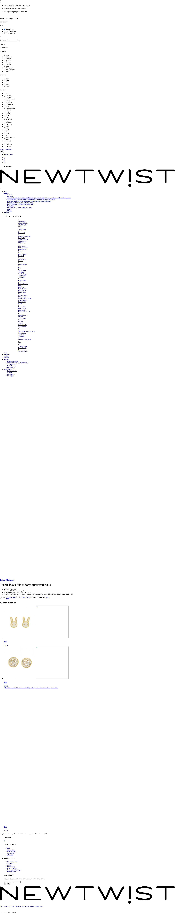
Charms (8, 62)
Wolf (19, 343)
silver (7, 84)
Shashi (20, 320)
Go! (2, 151)
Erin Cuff (21, 256)
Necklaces (9, 57)
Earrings (8, 58)
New (5, 191)
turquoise (8, 146)
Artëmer (20, 228)
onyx (7, 126)
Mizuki (20, 303)
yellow (8, 86)
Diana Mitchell (22, 249)
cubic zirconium (10, 108)
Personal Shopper (12, 868)
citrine (7, 106)
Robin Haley (22, 310)
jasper (7, 117)
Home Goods (7, 369)
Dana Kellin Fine (23, 247)
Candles (9, 372)
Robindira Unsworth (24, 312)
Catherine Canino (23, 239)
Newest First (9, 29)
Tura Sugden (22, 335)
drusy (7, 112)
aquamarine (9, 97)
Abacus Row (22, 221)
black (7, 79)
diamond (8, 110)
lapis (7, 121)
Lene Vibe (21, 287)
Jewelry (6, 193)
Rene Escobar (22, 308)
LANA (20, 285)
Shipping (9, 863)
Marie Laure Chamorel (24, 298)
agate (7, 93)
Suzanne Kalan (22, 325)
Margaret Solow (23, 295)
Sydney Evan (22, 326)
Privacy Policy (11, 871)
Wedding (6, 359)
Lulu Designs (22, 292)
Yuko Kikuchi (22, 348)
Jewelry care (10, 850)
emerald (8, 113)
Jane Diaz (21, 272)
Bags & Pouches (12, 371)
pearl (7, 130)
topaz (7, 143)
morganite (9, 124)
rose (7, 82)
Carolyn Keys (22, 238)
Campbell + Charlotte (24, 236)
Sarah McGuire (22, 315)
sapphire (8, 139)
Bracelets (8, 60)
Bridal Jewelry (11, 366)
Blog (8, 848)
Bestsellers (10, 196)
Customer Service (12, 862)
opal (7, 128)
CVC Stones (22, 243)
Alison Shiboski (22, 223)
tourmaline (9, 144)
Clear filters (4, 22)
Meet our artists (11, 851)
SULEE (20, 323)
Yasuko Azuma (22, 346)
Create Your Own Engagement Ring (17, 362)
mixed (7, 80)
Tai (19, 330)
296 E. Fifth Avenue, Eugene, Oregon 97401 (30, 906)
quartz (7, 133)
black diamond (10, 99)
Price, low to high (11, 31)
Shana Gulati (22, 318)
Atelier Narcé (22, 229)
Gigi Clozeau (22, 259)
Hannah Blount (22, 264)
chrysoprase (9, 104)
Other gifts (10, 376)
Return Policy (11, 866)
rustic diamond (10, 137)
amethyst (8, 95)
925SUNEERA (22, 351)
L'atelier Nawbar (23, 284)
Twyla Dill (21, 336)
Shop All (9, 194)
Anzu (19, 226)
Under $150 (10, 206)
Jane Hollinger (22, 274)
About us (10, 855)
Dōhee (20, 251)
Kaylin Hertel (22, 280)
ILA (19, 267)
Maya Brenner (22, 300)
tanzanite (8, 141)
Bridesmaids (10, 367)
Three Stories (22, 333)
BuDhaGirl (21, 233)
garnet (7, 115)
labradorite (9, 119)
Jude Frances (22, 275)
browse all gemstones (6, 149)
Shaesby (20, 316)
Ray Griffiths (22, 307)
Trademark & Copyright (14, 870)
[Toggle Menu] (0, 188)
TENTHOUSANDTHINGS (26, 331)
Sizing (9, 865)
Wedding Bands (10, 69)
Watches (8, 64)
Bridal (7, 71)
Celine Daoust (22, 241)
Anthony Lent (22, 224)
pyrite (7, 132)
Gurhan (20, 261)
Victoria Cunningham (24, 339)
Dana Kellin (21, 246)
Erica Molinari (22, 254)
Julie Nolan (21, 277)
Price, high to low (11, 33)
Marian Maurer (22, 297)
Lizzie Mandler (22, 289)
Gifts (7, 66)
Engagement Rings (12, 361)
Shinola (20, 321)
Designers (6, 212)
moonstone (9, 122)
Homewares (10, 374)
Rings (7, 55)
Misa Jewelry (22, 302)
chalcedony (9, 102)
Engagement (9, 68)
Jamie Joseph (22, 270)
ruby (7, 135)
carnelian (8, 101)
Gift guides (10, 853)
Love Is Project (22, 290)
